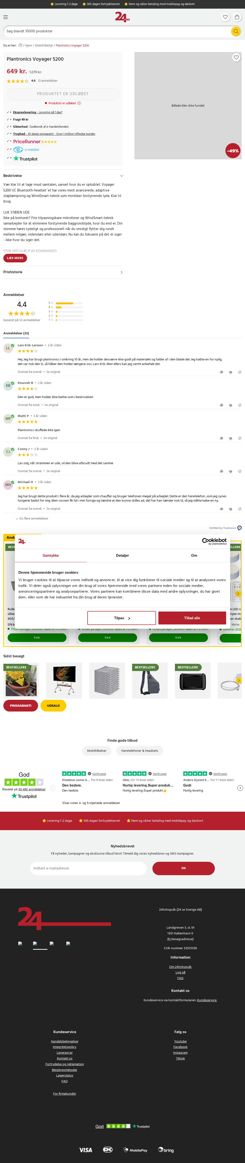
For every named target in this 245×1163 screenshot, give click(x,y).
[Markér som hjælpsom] (222, 372)
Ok (183, 868)
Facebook (180, 1047)
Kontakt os (64, 1058)
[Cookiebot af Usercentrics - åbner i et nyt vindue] (206, 541)
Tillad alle (192, 618)
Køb (37, 637)
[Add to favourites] (236, 57)
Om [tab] (194, 555)
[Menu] (5, 17)
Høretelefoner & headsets (139, 751)
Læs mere (15, 258)
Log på (180, 972)
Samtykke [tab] (51, 555)
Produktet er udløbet (63, 94)
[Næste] (238, 594)
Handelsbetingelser (64, 1041)
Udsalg (53, 705)
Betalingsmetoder (64, 1070)
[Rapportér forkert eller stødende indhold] (240, 372)
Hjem (28, 45)
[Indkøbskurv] (237, 17)
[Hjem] (122, 17)
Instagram (180, 1053)
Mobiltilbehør (44, 45)
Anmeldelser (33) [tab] (16, 333)
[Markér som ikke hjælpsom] (231, 372)
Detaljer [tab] (122, 555)
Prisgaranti (20, 705)
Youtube (180, 1041)
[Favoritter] (225, 17)
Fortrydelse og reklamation (64, 1064)
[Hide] (121, 176)
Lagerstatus (64, 1075)
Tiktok (180, 1058)
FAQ (180, 978)
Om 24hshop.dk (180, 967)
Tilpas (119, 618)
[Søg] (236, 31)
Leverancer (65, 1053)
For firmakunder (64, 1094)
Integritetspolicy (64, 1047)
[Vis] (121, 272)
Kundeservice (207, 1000)
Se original (53, 372)
